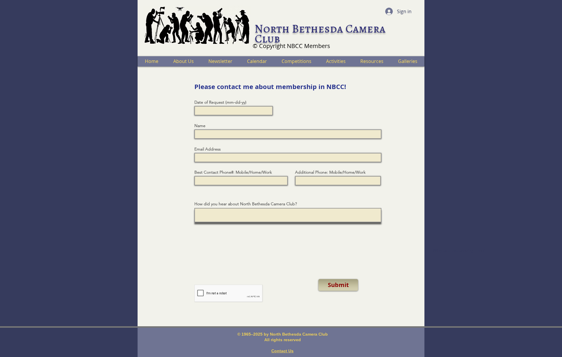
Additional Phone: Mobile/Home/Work (330, 172)
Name (199, 126)
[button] (183, 61)
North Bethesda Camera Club (320, 34)
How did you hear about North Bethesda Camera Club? (245, 204)
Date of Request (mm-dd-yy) (220, 102)
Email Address (207, 149)
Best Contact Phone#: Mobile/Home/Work (233, 172)
